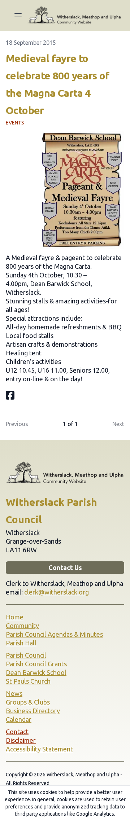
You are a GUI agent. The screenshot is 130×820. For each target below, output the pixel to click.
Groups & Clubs (28, 702)
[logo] (74, 15)
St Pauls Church (28, 681)
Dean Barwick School (36, 672)
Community (22, 625)
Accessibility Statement (39, 749)
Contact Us (65, 567)
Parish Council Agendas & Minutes (54, 634)
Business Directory (33, 710)
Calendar (18, 719)
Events (15, 123)
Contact (17, 731)
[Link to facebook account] (10, 395)
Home (14, 617)
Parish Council (26, 655)
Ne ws (14, 693)
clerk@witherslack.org (56, 592)
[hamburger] (18, 15)
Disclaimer (21, 740)
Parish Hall (21, 642)
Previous (17, 424)
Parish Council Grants (36, 663)
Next (118, 424)
